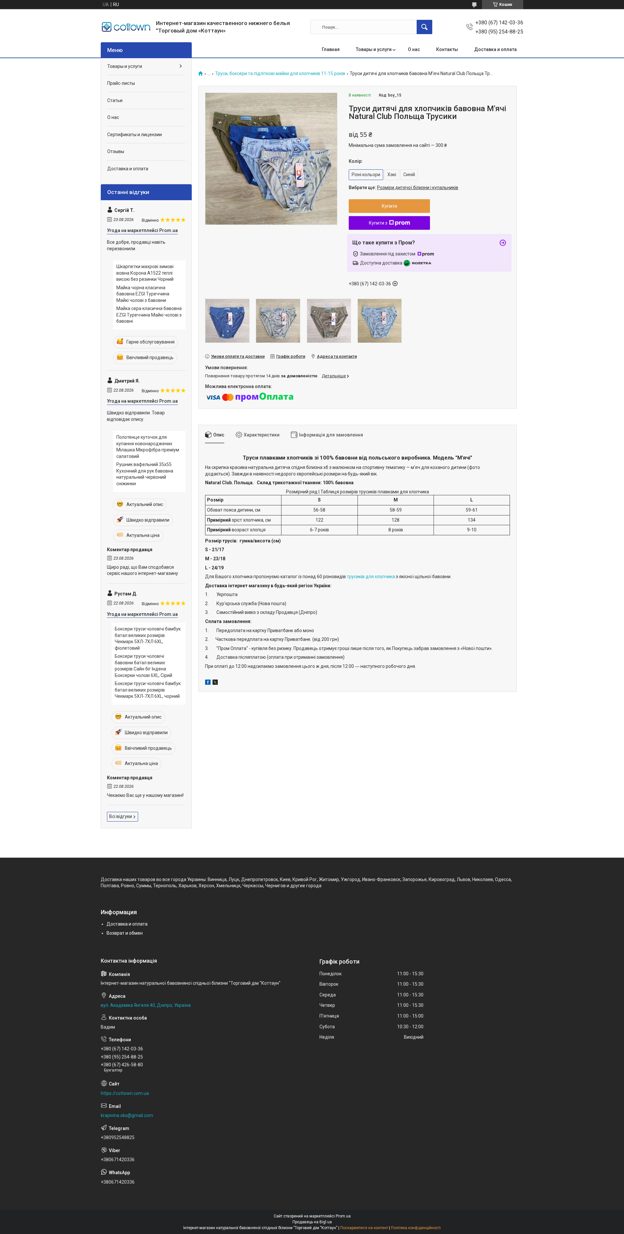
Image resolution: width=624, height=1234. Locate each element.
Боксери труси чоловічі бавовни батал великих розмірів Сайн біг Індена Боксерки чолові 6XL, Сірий (143, 666)
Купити (389, 206)
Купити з (378, 223)
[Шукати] (424, 27)
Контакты (447, 49)
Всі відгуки (120, 816)
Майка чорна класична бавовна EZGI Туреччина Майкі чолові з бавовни (142, 294)
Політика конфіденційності (416, 1228)
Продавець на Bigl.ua (312, 1222)
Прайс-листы (121, 83)
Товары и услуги (374, 49)
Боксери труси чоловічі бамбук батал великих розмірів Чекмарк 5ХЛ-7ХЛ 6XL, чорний (148, 690)
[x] (215, 683)
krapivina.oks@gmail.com (127, 1115)
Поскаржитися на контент (364, 1228)
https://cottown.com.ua (125, 1093)
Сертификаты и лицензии (134, 134)
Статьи (115, 100)
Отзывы (115, 151)
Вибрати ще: (403, 187)
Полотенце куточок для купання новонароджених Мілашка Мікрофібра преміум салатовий (147, 447)
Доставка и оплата (495, 49)
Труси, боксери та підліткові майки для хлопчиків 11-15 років (280, 73)
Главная (331, 49)
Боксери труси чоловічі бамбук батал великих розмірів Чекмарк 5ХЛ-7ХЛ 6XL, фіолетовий (148, 638)
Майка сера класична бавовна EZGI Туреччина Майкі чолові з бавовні (149, 315)
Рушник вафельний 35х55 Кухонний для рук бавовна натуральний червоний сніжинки (144, 474)
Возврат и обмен (125, 933)
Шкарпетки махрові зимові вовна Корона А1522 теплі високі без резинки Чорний (145, 273)
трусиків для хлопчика (371, 576)
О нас (414, 49)
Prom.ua (343, 1216)
